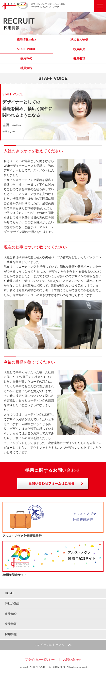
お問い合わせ (72, 659)
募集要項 (79, 58)
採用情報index (26, 39)
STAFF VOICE (26, 49)
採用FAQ (26, 58)
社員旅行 (26, 68)
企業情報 (11, 624)
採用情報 (11, 634)
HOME (9, 593)
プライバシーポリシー (40, 659)
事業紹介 (11, 614)
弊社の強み (12, 603)
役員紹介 (79, 49)
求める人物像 (79, 39)
